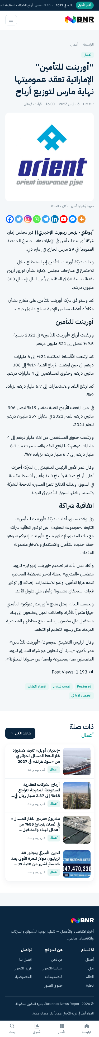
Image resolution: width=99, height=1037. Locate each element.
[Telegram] (46, 219)
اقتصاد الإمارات (36, 686)
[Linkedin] (55, 219)
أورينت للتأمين (61, 686)
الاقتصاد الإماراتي (81, 695)
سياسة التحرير (53, 968)
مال (91, 968)
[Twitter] (19, 219)
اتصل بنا (25, 959)
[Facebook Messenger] (73, 219)
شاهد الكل (23, 733)
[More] (82, 219)
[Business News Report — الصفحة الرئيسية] (79, 20)
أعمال (74, 44)
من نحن (57, 959)
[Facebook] (10, 219)
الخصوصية (23, 977)
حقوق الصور (54, 985)
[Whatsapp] (37, 219)
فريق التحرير (23, 968)
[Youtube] (64, 219)
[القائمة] (11, 20)
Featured (84, 686)
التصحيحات (54, 977)
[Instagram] (28, 219)
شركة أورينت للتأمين (65, 262)
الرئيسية (88, 44)
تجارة (90, 985)
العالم (90, 977)
